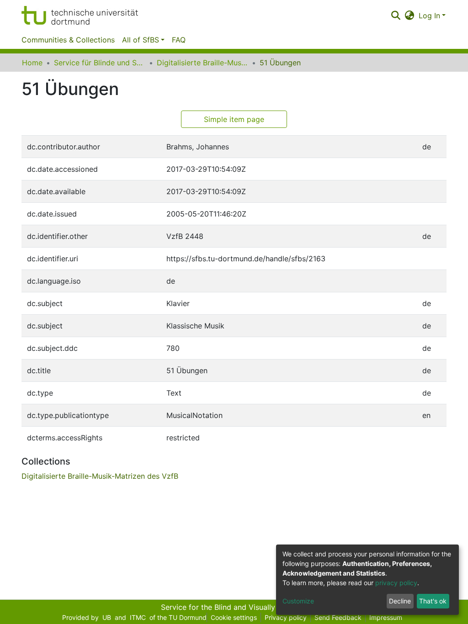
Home (32, 62)
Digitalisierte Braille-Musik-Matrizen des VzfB (202, 62)
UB (106, 617)
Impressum (385, 617)
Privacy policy (286, 617)
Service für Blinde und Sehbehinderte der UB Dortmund (99, 62)
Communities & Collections (68, 39)
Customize (298, 601)
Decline (400, 601)
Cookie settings (234, 617)
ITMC (138, 617)
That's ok (433, 601)
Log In (429, 15)
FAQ (179, 39)
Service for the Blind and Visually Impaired (234, 607)
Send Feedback (338, 617)
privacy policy (396, 583)
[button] (409, 15)
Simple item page (234, 119)
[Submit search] (395, 15)
